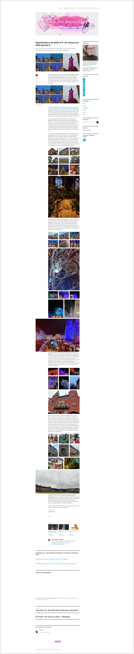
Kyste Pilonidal (86, 8)
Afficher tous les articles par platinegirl (58, 544)
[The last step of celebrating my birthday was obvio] (75, 637)
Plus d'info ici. (89, 65)
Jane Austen (72, 8)
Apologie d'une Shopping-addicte (41, 649)
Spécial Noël (66, 8)
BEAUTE (84, 103)
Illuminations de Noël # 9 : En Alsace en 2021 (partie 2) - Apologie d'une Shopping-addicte (57, 563)
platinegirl (37, 77)
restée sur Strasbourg (55, 111)
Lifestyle (37, 80)
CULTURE (84, 105)
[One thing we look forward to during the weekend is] (48, 637)
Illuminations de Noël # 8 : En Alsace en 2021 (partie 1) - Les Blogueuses (53, 559)
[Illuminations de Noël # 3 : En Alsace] (64, 527)
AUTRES (84, 114)
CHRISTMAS (38, 81)
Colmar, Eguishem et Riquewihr (64, 110)
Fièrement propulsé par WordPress (53, 649)
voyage (37, 82)
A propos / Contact (94, 8)
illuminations (42, 81)
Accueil (60, 8)
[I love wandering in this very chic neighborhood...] (57, 637)
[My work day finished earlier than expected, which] (66, 637)
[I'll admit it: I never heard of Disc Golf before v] (40, 637)
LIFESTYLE (84, 109)
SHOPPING (84, 112)
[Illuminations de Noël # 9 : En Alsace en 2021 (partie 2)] (53, 527)
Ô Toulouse (79, 8)
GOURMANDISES (85, 107)
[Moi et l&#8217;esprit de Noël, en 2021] (75, 527)
